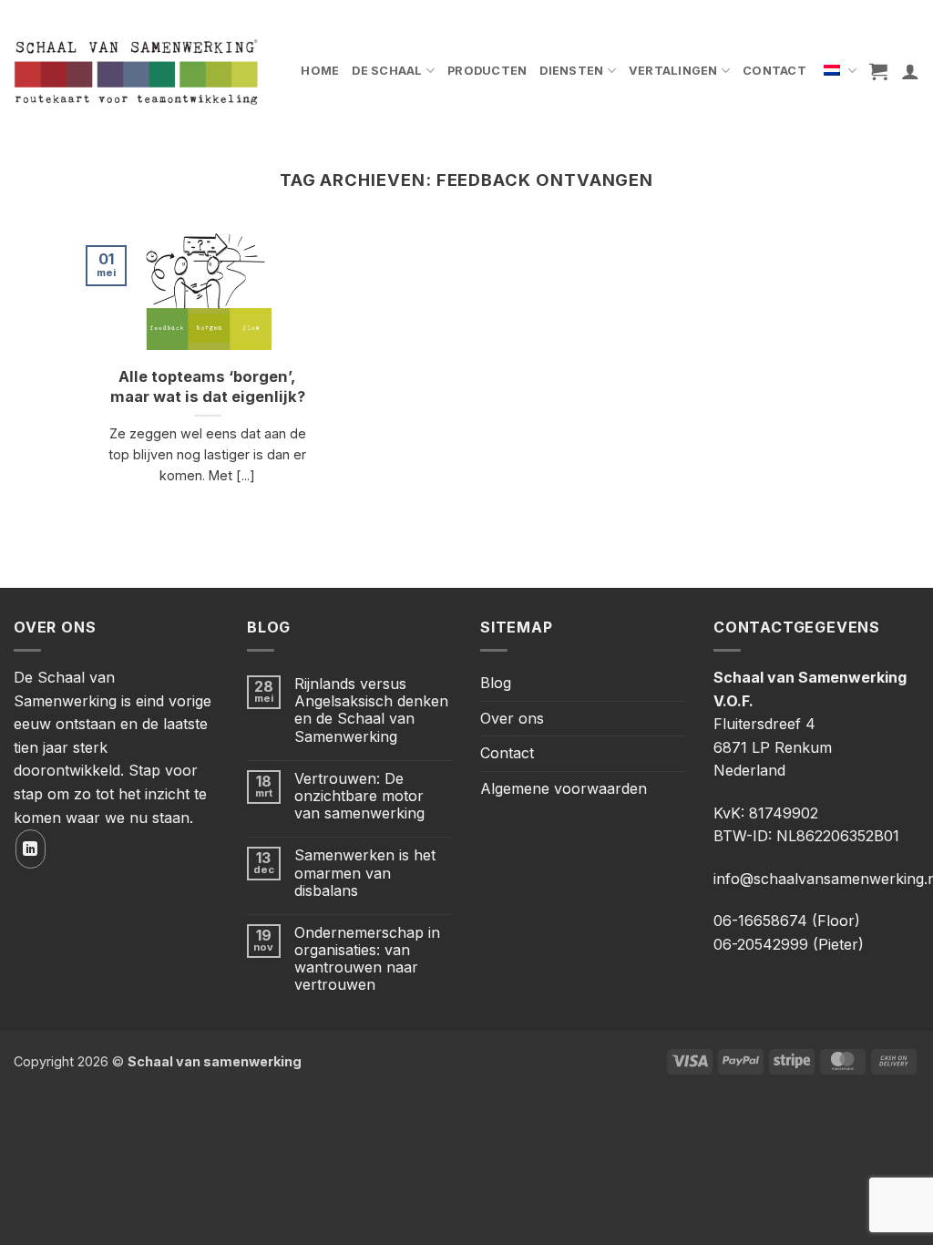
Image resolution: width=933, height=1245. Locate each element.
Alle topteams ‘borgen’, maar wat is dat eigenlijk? (207, 386)
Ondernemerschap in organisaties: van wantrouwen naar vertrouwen (367, 959)
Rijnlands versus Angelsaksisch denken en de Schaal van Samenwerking (371, 710)
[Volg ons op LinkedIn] (30, 849)
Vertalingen (673, 70)
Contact (774, 70)
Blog (495, 683)
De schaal (387, 70)
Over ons (512, 718)
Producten (487, 70)
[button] (878, 71)
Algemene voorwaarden (563, 788)
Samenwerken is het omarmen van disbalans (365, 873)
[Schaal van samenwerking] (136, 71)
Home (320, 70)
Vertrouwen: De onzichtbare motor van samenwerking (359, 796)
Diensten (571, 70)
